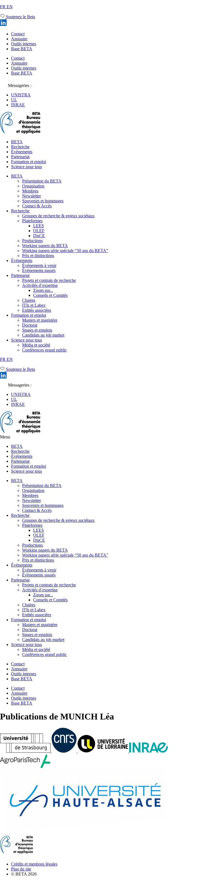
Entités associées (36, 310)
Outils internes (23, 43)
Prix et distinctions (38, 255)
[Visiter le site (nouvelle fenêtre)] (26, 751)
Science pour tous (26, 166)
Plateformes (32, 220)
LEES (38, 225)
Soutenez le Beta (20, 16)
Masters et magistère (39, 320)
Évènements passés (38, 270)
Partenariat (20, 156)
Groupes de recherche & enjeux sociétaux (58, 215)
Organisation (33, 186)
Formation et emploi (28, 161)
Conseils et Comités (50, 295)
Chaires (28, 300)
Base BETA (21, 48)
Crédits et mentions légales (34, 864)
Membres (30, 191)
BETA (17, 141)
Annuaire (19, 38)
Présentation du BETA (42, 181)
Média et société (36, 345)
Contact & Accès (37, 205)
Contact (18, 33)
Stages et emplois (37, 330)
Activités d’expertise (40, 285)
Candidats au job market (43, 335)
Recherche (20, 146)
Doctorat (29, 325)
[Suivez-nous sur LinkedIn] (3, 24)
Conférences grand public (44, 350)
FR (3, 6)
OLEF (38, 230)
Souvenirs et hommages (42, 201)
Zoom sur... (43, 290)
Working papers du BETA (45, 245)
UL (14, 99)
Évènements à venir (39, 265)
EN (10, 6)
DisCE (39, 235)
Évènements (21, 151)
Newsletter (31, 196)
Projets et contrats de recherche (49, 280)
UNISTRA (21, 94)
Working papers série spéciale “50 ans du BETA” (65, 250)
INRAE (18, 104)
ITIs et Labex (34, 305)
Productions (32, 240)
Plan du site (21, 869)
